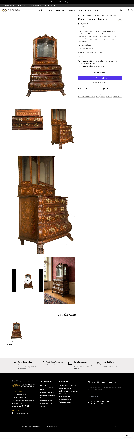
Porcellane (71, 10)
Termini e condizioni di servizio (47, 388)
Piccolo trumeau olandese (15, 342)
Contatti (96, 10)
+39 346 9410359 (19, 397)
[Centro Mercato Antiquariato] (10, 10)
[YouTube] (20, 406)
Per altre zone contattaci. (88, 63)
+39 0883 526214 (19, 395)
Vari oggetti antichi (65, 402)
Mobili (41, 10)
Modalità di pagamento (47, 395)
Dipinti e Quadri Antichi (66, 394)
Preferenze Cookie (46, 403)
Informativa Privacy (46, 400)
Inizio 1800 (89, 94)
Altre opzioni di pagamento (100, 82)
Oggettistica (60, 10)
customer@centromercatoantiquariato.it (24, 400)
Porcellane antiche (65, 399)
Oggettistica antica (65, 396)
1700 (79, 94)
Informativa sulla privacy (100, 403)
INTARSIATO (102, 94)
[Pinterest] (28, 406)
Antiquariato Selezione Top (67, 385)
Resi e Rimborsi (45, 398)
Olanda (103, 96)
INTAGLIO (95, 94)
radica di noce (117, 96)
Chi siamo (88, 10)
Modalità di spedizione (47, 392)
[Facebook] (25, 406)
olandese (109, 96)
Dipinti (50, 10)
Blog (80, 10)
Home (79, 15)
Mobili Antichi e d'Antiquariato (92, 15)
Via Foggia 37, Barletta (20, 413)
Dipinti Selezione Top (65, 388)
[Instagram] (22, 406)
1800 (83, 94)
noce (97, 96)
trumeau (80, 99)
